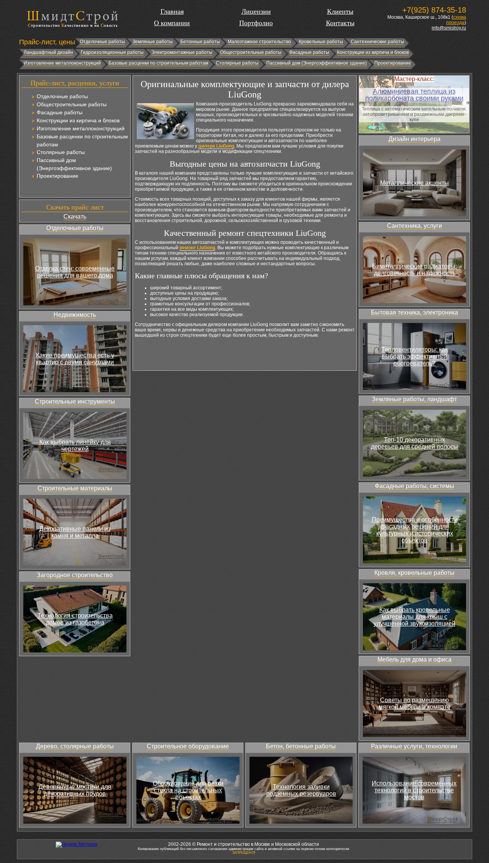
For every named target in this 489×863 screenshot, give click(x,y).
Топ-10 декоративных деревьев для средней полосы (414, 443)
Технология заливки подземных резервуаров (301, 790)
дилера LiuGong (216, 146)
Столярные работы (237, 63)
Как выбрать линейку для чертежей (75, 445)
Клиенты (340, 11)
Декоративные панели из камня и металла (74, 532)
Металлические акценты (414, 183)
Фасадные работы (309, 52)
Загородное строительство (75, 575)
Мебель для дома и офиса (414, 659)
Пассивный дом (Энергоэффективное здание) (316, 63)
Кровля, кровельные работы (414, 572)
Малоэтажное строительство (259, 41)
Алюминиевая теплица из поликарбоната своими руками (414, 95)
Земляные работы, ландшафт (414, 399)
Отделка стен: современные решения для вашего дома (75, 272)
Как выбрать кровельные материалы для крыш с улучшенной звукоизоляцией (414, 617)
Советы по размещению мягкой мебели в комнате (414, 703)
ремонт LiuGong (197, 247)
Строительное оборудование (188, 746)
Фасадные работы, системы (414, 486)
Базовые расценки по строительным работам (158, 63)
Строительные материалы (74, 488)
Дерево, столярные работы (75, 746)
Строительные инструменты (75, 401)
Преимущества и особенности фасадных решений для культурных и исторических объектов (415, 529)
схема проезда (456, 20)
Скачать (74, 216)
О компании (172, 23)
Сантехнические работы (377, 41)
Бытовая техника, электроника (414, 312)
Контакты (340, 23)
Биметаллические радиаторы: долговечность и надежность (414, 269)
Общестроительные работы (251, 52)
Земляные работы (153, 41)
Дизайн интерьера (414, 139)
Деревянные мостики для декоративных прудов (75, 790)
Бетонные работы (200, 41)
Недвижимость (74, 314)
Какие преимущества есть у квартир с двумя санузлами (75, 358)
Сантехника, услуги (414, 225)
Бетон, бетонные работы (301, 746)
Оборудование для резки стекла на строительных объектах (188, 790)
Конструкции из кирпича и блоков (373, 52)
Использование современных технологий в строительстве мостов (414, 790)
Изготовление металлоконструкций (62, 63)
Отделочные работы (102, 41)
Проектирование (392, 63)
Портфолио (256, 23)
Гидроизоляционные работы (112, 52)
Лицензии (256, 11)
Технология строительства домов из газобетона (75, 619)
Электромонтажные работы (181, 52)
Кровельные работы (321, 41)
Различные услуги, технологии (414, 746)
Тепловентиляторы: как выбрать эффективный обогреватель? (414, 356)
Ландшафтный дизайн (48, 52)
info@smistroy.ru (449, 28)
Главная (172, 11)
